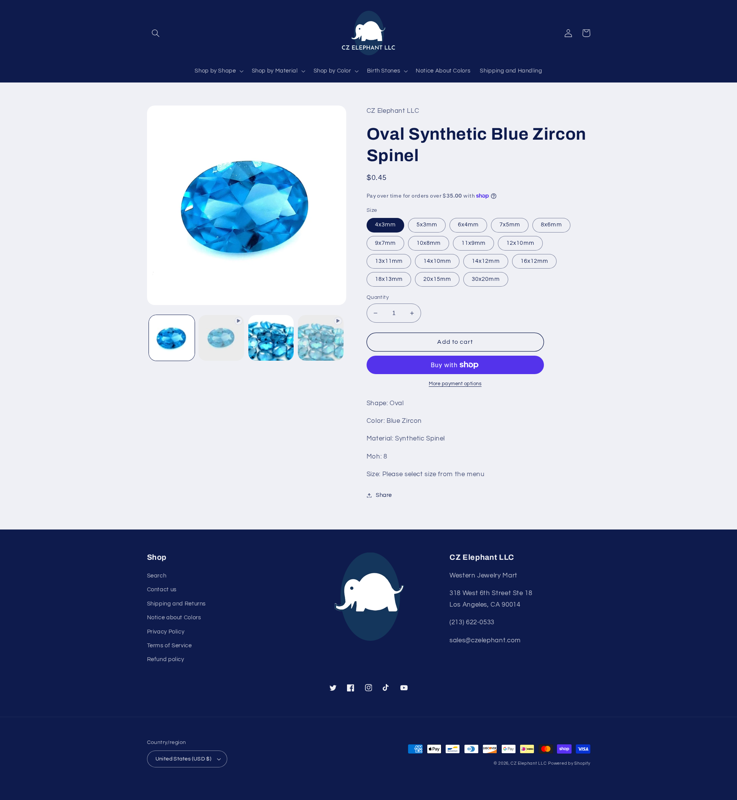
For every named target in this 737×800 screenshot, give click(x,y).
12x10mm (520, 243)
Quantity (378, 297)
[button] (156, 33)
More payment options (455, 383)
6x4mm (468, 225)
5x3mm (426, 225)
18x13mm (389, 279)
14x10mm (437, 261)
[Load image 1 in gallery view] (172, 338)
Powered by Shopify (569, 763)
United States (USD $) (183, 759)
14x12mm (485, 261)
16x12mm (534, 261)
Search (157, 576)
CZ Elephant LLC (529, 763)
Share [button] (384, 495)
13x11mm (389, 261)
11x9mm (473, 243)
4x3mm (385, 225)
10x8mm (428, 243)
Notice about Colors (174, 617)
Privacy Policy (166, 632)
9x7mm (385, 243)
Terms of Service (169, 645)
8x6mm (551, 225)
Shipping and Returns (176, 604)
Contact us (162, 589)
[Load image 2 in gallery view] (271, 338)
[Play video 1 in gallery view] (221, 338)
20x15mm (437, 279)
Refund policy (165, 659)
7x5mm (509, 225)
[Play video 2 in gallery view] (321, 338)
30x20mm (485, 279)
